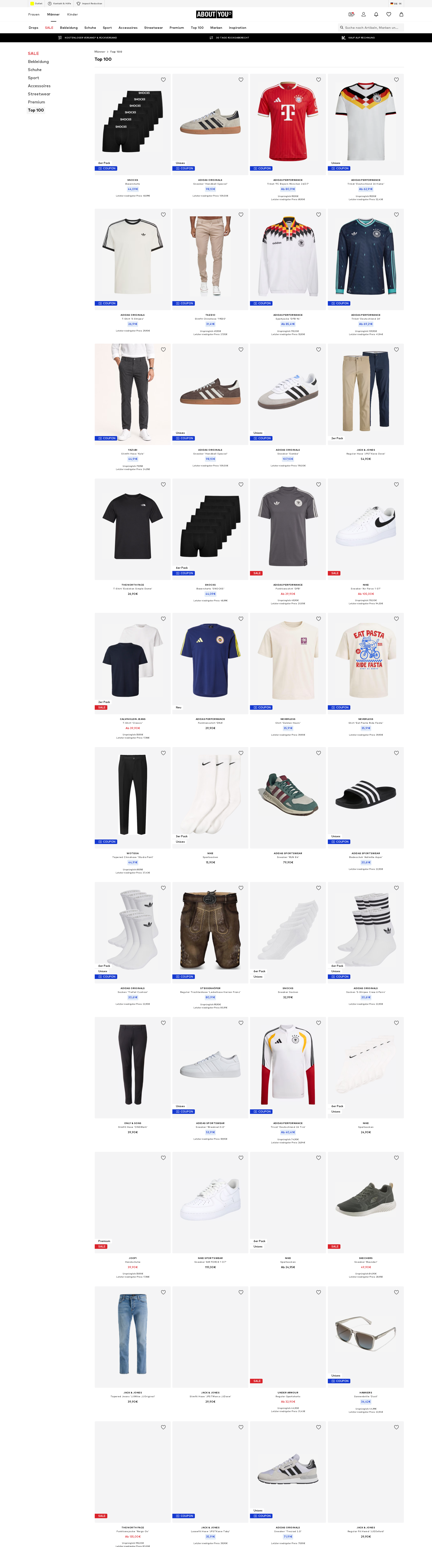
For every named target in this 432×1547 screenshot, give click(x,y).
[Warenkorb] (401, 14)
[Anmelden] (363, 14)
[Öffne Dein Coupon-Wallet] (351, 14)
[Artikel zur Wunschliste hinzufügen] (163, 80)
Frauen (34, 14)
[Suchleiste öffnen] (340, 27)
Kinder (72, 14)
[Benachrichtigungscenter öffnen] (376, 14)
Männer (53, 14)
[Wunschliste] (389, 14)
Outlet (38, 3)
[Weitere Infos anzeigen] (133, 199)
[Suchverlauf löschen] (400, 27)
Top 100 (116, 51)
